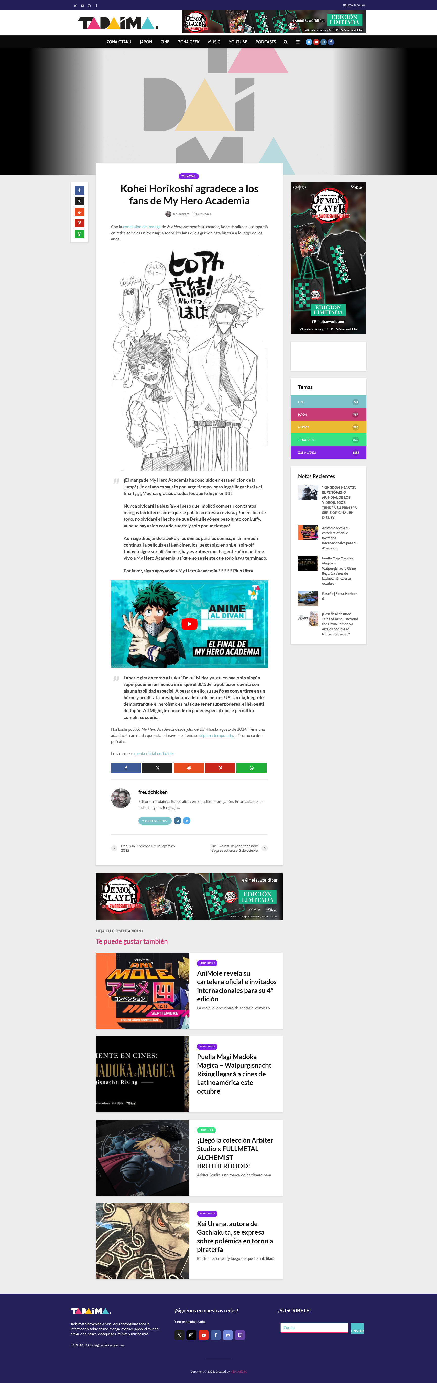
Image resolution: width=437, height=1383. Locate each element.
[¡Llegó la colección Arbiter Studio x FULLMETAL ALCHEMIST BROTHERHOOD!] (142, 1157)
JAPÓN (146, 41)
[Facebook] (216, 1335)
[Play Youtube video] (189, 624)
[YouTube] (204, 1335)
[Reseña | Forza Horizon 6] (308, 598)
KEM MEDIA (239, 1371)
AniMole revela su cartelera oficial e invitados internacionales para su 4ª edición (237, 986)
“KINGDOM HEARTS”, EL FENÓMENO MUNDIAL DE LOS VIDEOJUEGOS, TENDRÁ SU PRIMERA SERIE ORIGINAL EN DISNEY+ (339, 502)
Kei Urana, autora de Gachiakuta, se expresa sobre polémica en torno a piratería (235, 1236)
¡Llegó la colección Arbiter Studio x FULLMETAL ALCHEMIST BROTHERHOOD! (235, 1153)
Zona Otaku (188, 176)
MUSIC (214, 41)
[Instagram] (191, 1335)
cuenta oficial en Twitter (154, 753)
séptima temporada (215, 735)
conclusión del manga (142, 226)
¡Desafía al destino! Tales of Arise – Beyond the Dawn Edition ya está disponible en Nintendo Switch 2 (340, 624)
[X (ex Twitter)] (179, 1335)
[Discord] (228, 1335)
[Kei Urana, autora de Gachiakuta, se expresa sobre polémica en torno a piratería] (142, 1240)
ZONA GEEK (189, 41)
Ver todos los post (155, 821)
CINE (165, 41)
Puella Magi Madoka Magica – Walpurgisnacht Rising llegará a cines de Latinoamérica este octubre (234, 1074)
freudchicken (181, 214)
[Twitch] (240, 1335)
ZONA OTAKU (119, 41)
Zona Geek (206, 1130)
